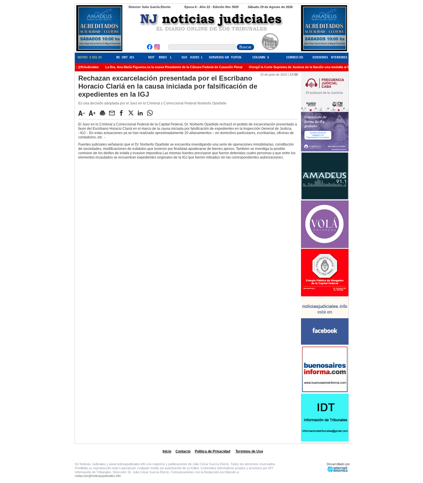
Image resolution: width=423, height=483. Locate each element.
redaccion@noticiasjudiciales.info (98, 476)
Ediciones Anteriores (330, 57)
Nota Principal (160, 57)
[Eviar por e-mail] (113, 113)
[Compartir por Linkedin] (142, 113)
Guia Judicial (192, 57)
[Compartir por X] (132, 113)
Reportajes (125, 57)
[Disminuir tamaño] (83, 113)
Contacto (183, 451)
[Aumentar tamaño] (94, 113)
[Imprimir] (104, 113)
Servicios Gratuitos (225, 57)
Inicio (167, 451)
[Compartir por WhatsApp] (151, 113)
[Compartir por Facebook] (123, 113)
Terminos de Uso (249, 451)
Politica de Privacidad (212, 451)
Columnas (260, 57)
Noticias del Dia (91, 57)
